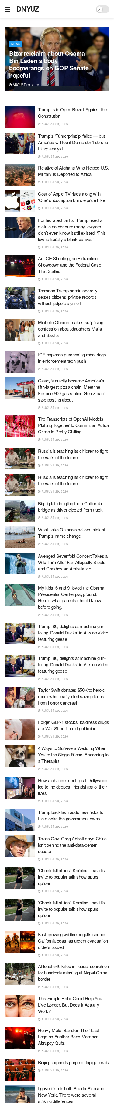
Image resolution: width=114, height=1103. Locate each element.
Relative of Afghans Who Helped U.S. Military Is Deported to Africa (73, 170)
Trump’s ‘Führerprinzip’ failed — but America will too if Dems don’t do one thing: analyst (73, 142)
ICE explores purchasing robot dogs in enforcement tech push (72, 357)
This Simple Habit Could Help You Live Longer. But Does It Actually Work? (70, 1004)
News (15, 44)
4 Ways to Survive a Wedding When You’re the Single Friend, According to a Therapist (73, 754)
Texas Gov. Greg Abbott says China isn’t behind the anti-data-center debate (72, 844)
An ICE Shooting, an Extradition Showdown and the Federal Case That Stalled (69, 264)
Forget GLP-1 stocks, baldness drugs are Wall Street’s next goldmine (73, 725)
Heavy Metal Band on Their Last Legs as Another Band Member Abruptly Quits (68, 1036)
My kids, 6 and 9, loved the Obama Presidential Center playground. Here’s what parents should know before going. (71, 597)
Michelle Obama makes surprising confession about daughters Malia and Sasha (70, 328)
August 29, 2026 (25, 84)
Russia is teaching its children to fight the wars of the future (73, 454)
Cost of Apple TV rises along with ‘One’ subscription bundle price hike (71, 196)
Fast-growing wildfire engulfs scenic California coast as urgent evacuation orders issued (73, 940)
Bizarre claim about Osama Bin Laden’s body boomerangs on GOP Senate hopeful (48, 64)
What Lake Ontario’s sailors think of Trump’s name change (71, 532)
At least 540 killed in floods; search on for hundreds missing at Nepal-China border (73, 972)
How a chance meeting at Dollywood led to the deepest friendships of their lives (72, 786)
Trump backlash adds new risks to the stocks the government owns (70, 815)
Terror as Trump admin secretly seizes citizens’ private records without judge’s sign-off (68, 296)
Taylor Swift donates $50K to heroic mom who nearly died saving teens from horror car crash (71, 696)
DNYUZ (27, 9)
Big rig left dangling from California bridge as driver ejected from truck (70, 506)
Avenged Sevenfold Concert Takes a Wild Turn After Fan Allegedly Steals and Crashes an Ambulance (73, 562)
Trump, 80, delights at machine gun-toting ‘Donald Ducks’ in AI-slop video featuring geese (73, 632)
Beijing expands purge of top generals (73, 1062)
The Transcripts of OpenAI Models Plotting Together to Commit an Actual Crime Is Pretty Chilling (73, 425)
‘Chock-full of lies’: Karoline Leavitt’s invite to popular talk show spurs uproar (71, 876)
